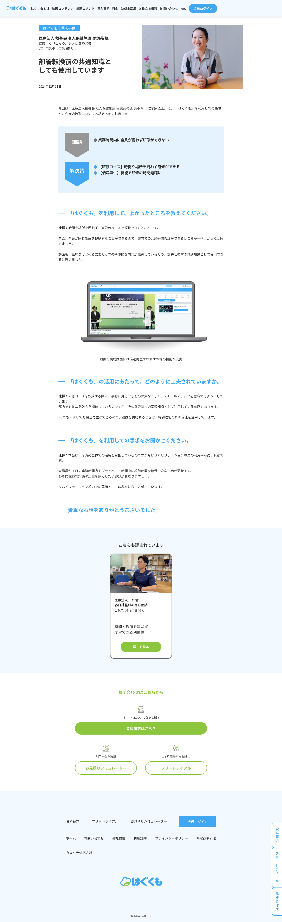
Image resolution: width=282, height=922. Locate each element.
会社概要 (118, 838)
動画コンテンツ (63, 8)
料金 (115, 8)
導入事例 (103, 8)
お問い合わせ (169, 8)
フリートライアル (176, 768)
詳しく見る (141, 646)
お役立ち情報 (148, 8)
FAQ (183, 8)
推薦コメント (85, 8)
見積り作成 (277, 901)
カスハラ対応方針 (79, 852)
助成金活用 (128, 8)
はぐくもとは (40, 8)
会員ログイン (203, 8)
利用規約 (140, 838)
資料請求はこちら (141, 728)
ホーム (71, 838)
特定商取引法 (206, 838)
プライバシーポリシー (171, 838)
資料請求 (277, 835)
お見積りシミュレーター (105, 768)
